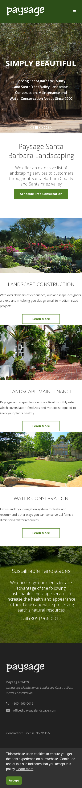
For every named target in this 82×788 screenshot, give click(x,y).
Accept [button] (14, 780)
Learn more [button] (24, 769)
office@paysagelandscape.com (34, 710)
